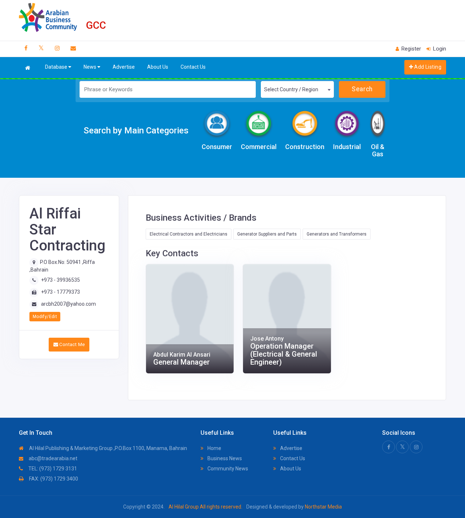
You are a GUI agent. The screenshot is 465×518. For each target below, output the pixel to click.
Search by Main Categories (136, 130)
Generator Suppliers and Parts (267, 234)
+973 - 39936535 (60, 280)
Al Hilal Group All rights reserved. (205, 507)
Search (362, 89)
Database (56, 67)
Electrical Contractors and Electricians (188, 234)
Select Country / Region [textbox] (291, 89)
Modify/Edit (45, 316)
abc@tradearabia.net (52, 458)
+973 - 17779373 (60, 292)
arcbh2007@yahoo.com (68, 304)
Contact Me (71, 344)
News (90, 67)
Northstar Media (323, 507)
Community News (227, 468)
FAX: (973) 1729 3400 (53, 479)
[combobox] (297, 89)
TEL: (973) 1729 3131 (52, 468)
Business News (224, 458)
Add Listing (427, 67)
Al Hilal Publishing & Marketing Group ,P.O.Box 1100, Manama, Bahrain (107, 448)
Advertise (124, 67)
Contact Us (193, 67)
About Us (157, 67)
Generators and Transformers (337, 234)
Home (213, 448)
